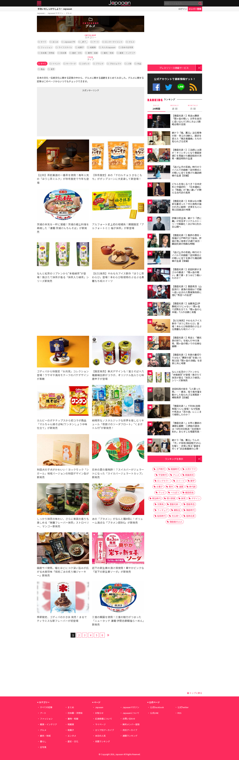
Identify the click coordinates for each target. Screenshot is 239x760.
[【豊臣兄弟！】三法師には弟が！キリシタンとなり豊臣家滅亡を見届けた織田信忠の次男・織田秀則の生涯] (158, 155)
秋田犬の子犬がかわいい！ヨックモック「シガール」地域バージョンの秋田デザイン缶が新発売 (63, 473)
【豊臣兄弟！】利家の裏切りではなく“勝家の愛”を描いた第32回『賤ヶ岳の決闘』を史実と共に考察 (187, 359)
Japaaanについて (131, 712)
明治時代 (156, 498)
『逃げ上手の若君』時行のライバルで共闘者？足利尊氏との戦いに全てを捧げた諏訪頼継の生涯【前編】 (186, 171)
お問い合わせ (129, 718)
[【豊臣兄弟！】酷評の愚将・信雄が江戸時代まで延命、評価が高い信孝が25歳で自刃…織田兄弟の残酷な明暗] (158, 241)
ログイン (183, 8)
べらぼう (175, 492)
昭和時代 (161, 515)
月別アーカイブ (130, 730)
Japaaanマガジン (55, 13)
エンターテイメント (114, 41)
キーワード (71, 63)
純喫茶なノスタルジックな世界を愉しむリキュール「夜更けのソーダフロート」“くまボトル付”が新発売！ (118, 424)
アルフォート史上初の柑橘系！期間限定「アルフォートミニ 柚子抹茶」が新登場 (118, 226)
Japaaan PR (69, 41)
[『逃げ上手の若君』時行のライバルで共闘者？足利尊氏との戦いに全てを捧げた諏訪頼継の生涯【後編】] (158, 258)
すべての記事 (46, 707)
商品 (43, 69)
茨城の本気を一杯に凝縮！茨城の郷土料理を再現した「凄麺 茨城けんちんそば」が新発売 (63, 227)
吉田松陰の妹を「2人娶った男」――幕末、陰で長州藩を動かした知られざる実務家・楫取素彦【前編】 (187, 393)
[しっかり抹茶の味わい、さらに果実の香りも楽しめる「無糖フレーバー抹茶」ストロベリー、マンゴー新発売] (63, 499)
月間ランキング (102, 741)
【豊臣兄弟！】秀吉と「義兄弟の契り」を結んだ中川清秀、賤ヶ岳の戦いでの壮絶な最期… (186, 342)
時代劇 (192, 486)
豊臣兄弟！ (175, 504)
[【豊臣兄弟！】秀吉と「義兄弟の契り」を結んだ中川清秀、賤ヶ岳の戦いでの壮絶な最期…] (158, 343)
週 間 (175, 107)
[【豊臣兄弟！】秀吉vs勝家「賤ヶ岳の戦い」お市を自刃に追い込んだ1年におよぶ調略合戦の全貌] (158, 121)
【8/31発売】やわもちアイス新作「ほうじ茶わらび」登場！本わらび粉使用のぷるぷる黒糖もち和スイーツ (118, 277)
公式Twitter (169, 87)
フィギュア (162, 510)
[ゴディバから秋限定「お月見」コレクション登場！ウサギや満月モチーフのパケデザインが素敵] (63, 352)
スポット (86, 63)
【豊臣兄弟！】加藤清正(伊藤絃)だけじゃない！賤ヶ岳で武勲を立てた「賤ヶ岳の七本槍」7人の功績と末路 (186, 308)
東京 (52, 69)
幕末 (171, 486)
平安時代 (162, 474)
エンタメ (72, 735)
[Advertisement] (63, 113)
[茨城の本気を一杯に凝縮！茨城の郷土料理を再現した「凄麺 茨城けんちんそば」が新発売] (63, 205)
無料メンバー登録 (131, 724)
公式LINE (181, 87)
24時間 (156, 107)
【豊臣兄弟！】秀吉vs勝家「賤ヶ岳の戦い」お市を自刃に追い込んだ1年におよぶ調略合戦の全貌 (186, 120)
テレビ (161, 492)
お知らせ (99, 712)
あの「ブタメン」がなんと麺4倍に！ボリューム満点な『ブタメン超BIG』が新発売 (117, 520)
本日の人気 (100, 735)
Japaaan (119, 3)
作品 (139, 63)
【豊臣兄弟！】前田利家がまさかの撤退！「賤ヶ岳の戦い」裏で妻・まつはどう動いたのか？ (186, 273)
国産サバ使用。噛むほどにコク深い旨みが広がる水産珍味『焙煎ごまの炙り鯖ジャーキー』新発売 (63, 571)
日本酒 (63, 52)
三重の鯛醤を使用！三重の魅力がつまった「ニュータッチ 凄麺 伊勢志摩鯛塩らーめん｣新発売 (118, 620)
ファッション (46, 47)
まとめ (55, 41)
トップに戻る (195, 692)
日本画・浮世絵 (47, 52)
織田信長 (189, 492)
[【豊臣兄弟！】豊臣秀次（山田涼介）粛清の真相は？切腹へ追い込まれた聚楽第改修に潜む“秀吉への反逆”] (158, 292)
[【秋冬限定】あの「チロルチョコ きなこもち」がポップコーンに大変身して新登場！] (118, 156)
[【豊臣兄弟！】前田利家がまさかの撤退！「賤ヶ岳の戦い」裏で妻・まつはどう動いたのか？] (158, 275)
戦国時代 (175, 469)
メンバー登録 (195, 8)
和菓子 (81, 47)
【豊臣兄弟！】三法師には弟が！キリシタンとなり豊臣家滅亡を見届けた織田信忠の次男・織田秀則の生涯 (186, 154)
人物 (129, 63)
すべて (43, 41)
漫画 (181, 486)
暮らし (43, 741)
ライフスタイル (65, 47)
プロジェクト (115, 63)
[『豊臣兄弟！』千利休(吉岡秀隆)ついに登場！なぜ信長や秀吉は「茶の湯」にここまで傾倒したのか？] (158, 411)
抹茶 (183, 498)
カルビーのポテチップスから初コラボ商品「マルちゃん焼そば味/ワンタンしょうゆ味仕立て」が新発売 (62, 424)
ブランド (100, 63)
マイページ (100, 724)
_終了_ (84, 41)
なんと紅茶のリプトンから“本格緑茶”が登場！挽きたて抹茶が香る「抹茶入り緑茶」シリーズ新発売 (63, 277)
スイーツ (180, 480)
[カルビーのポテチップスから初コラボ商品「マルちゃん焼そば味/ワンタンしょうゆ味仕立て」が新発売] (63, 401)
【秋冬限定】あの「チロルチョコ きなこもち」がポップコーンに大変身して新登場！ (117, 176)
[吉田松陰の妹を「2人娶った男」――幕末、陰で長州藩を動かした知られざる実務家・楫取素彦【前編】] (158, 394)
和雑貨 (93, 47)
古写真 (43, 747)
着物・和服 (93, 52)
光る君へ (176, 515)
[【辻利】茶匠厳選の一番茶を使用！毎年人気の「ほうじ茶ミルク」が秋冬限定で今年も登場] (63, 156)
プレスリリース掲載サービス (174, 67)
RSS (193, 87)
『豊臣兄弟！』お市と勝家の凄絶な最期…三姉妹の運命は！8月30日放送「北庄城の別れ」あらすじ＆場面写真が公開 (186, 428)
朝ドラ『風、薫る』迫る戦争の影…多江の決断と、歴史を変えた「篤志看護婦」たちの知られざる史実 (186, 137)
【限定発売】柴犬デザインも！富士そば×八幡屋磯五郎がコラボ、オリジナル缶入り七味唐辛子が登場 (118, 374)
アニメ (176, 474)
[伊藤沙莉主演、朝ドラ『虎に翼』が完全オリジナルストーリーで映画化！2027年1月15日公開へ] (158, 224)
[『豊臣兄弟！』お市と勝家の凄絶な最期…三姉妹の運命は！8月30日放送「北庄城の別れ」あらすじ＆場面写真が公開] (158, 428)
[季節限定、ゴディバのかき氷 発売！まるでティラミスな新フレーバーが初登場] (63, 597)
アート (96, 41)
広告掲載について (103, 718)
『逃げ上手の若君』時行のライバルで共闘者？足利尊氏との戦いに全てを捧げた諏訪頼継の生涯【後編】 (186, 256)
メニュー (39, 3)
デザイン (195, 498)
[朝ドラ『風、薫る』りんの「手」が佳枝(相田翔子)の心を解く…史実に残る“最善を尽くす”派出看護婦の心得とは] (158, 446)
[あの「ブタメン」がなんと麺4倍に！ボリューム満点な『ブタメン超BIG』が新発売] (118, 499)
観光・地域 (108, 52)
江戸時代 (160, 469)
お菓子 (159, 486)
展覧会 (177, 510)
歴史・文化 (77, 52)
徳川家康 (171, 498)
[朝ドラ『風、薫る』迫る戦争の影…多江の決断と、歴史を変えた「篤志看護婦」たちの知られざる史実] (158, 138)
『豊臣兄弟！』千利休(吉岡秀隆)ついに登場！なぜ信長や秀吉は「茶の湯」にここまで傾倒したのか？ (186, 410)
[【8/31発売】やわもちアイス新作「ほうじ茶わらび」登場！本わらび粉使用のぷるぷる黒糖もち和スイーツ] (118, 254)
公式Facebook (156, 87)
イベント (56, 63)
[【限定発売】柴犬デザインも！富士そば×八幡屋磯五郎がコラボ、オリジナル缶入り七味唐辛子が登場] (118, 352)
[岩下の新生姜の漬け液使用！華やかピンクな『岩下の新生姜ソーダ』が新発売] (118, 548)
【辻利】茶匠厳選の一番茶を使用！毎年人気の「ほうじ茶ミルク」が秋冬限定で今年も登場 (63, 178)
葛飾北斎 (190, 515)
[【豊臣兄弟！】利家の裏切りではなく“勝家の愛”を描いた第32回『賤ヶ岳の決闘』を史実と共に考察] (158, 360)
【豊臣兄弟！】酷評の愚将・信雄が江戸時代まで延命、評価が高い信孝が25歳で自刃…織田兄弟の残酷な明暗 (187, 239)
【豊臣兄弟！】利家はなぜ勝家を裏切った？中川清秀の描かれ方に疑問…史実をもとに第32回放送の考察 (187, 205)
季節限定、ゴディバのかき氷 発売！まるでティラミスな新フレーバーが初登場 (62, 618)
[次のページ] (108, 634)
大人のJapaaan (108, 47)
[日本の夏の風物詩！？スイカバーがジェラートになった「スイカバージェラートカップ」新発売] (118, 450)
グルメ (69, 13)
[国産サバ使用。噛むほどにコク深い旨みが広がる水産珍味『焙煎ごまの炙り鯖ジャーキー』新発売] (63, 548)
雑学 (192, 480)
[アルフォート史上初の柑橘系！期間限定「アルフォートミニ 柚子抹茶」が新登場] (118, 205)
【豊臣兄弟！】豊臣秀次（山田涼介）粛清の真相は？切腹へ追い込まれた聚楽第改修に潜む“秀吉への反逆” (186, 291)
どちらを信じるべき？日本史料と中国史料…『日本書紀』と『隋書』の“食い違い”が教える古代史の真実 (187, 188)
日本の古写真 (127, 47)
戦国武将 (189, 474)
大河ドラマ (190, 469)
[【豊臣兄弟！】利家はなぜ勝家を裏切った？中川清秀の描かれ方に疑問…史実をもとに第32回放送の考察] (158, 207)
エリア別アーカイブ (104, 730)
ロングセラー (163, 480)
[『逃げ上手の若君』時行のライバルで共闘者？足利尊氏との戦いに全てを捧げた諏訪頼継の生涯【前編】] (158, 172)
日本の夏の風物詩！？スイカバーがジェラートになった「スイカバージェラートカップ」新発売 (118, 473)
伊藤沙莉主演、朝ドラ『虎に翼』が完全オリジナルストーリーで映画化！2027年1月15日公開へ (186, 222)
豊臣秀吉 (190, 504)
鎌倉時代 (190, 510)
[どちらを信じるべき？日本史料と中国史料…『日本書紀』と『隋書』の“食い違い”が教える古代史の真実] (158, 189)
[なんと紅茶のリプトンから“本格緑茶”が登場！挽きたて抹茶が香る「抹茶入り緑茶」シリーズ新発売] (63, 254)
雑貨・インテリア (127, 52)
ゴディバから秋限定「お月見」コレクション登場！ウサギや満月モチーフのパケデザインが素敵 (63, 374)
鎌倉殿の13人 (176, 521)
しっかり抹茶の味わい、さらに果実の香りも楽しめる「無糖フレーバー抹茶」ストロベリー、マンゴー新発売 (63, 522)
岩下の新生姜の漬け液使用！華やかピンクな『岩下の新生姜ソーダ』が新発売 (118, 569)
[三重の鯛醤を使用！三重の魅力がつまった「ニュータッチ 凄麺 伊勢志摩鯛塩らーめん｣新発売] (118, 597)
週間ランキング (130, 735)
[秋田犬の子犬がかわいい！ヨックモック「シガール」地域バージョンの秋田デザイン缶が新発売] (63, 450)
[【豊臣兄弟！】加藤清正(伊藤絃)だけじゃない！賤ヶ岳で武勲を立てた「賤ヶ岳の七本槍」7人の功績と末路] (158, 309)
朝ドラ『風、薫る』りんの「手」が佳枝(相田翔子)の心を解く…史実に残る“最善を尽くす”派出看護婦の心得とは (186, 445)
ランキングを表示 (174, 458)
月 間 (193, 107)
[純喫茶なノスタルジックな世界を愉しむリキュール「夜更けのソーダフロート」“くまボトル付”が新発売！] (118, 401)
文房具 (160, 504)
